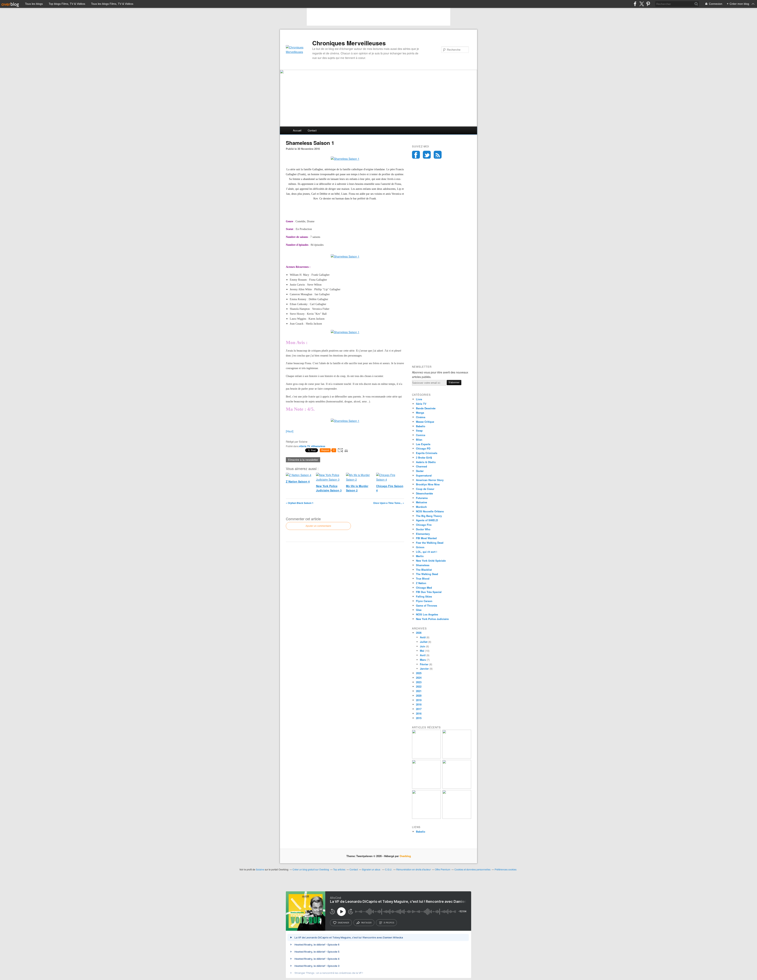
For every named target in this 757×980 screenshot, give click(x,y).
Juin (422, 646)
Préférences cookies (505, 869)
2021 (418, 691)
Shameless (422, 565)
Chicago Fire (424, 525)
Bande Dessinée (425, 408)
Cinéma (420, 417)
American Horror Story (430, 480)
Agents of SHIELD (427, 520)
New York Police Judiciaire (432, 619)
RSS (438, 155)
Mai (422, 650)
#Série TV (304, 446)
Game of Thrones (426, 605)
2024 (418, 677)
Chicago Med (424, 587)
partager (366, 922)
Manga (420, 412)
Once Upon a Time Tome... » (388, 503)
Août (423, 637)
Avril (423, 655)
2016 (418, 713)
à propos (389, 922)
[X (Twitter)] (641, 4)
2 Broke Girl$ (424, 457)
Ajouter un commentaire (318, 526)
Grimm (420, 547)
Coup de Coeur (425, 489)
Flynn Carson (424, 601)
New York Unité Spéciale (431, 560)
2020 (418, 695)
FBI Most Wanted (426, 538)
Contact (312, 130)
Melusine (421, 502)
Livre (419, 399)
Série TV (421, 404)
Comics (420, 435)
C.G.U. (388, 869)
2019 (418, 700)
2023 (418, 682)
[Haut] (289, 431)
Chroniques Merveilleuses (349, 43)
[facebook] (635, 4)
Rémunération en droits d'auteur (413, 869)
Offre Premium (442, 869)
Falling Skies (424, 596)
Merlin (420, 556)
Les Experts (423, 444)
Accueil (297, 130)
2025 (418, 673)
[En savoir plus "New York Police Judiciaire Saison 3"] (426, 787)
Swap (419, 430)
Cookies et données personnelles (472, 869)
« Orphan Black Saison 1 (299, 503)
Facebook (416, 155)
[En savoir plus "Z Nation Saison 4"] (426, 757)
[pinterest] (648, 4)
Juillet (423, 642)
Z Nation (421, 583)
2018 (418, 704)
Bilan (419, 439)
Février (424, 664)
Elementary (423, 534)
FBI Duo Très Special (429, 592)
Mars (423, 660)
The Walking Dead (427, 574)
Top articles (339, 869)
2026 (418, 633)
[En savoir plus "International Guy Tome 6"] (426, 818)
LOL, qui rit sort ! (426, 552)
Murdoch (421, 507)
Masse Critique (425, 421)
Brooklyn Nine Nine (428, 484)
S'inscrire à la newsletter (303, 459)
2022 (418, 686)
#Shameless (318, 446)
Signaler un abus (371, 869)
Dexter (420, 471)
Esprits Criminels (426, 453)
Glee (418, 610)
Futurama (422, 498)
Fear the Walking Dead (429, 542)
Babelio (420, 426)
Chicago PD (423, 448)
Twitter (427, 155)
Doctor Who (423, 529)
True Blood (422, 578)
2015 (418, 718)
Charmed (421, 466)
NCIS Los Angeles (427, 614)
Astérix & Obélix (426, 462)
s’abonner (343, 922)
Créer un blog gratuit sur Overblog (311, 869)
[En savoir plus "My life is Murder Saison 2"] (456, 787)
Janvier (424, 668)
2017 (418, 709)
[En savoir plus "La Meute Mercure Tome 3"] (456, 757)
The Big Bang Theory (429, 516)
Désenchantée (424, 493)
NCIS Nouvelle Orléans (430, 511)
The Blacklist (424, 569)
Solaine (260, 869)
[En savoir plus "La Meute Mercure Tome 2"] (456, 818)
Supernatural (424, 475)
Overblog (405, 856)
